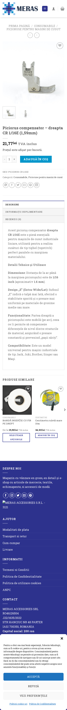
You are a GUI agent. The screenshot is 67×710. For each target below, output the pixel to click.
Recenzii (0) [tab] (13, 219)
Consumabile (44, 26)
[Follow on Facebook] (6, 495)
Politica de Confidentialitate (42, 703)
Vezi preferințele (33, 695)
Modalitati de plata (16, 529)
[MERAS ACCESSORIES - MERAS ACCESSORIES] (21, 8)
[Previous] (8, 72)
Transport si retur (15, 536)
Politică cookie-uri (18, 703)
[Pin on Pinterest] (30, 185)
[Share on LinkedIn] (37, 185)
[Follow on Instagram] (12, 495)
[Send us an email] (24, 495)
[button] (62, 638)
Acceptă (33, 676)
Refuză (33, 686)
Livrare (8, 549)
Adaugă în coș (36, 159)
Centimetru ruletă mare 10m (48, 422)
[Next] (59, 72)
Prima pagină (19, 26)
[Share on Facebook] (12, 185)
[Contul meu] (53, 8)
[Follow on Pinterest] (30, 495)
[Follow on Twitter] (18, 495)
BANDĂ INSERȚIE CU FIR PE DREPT (17, 422)
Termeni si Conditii (16, 570)
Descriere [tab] (12, 204)
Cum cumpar (11, 543)
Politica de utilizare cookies (22, 583)
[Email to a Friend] (24, 185)
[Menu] (45, 9)
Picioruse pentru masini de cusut (34, 29)
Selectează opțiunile (16, 437)
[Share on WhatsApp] (6, 185)
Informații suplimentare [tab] (23, 211)
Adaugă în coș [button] (46, 435)
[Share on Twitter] (18, 185)
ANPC (7, 590)
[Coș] (62, 8)
